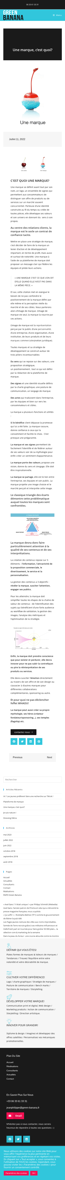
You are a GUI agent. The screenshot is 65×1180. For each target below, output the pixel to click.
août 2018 (7, 862)
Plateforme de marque (13, 801)
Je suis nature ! (9, 812)
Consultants (8, 884)
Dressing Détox (10, 818)
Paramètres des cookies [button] (16, 1173)
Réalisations (8, 891)
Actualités (7, 880)
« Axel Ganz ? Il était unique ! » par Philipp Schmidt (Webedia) (30, 904)
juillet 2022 (8, 840)
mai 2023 (7, 834)
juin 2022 (7, 845)
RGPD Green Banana (12, 895)
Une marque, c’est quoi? (14, 807)
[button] (14, 741)
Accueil (6, 877)
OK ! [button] (34, 1173)
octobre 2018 (9, 851)
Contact (6, 888)
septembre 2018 (10, 856)
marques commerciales (22, 340)
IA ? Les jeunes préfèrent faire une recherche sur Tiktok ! (28, 796)
